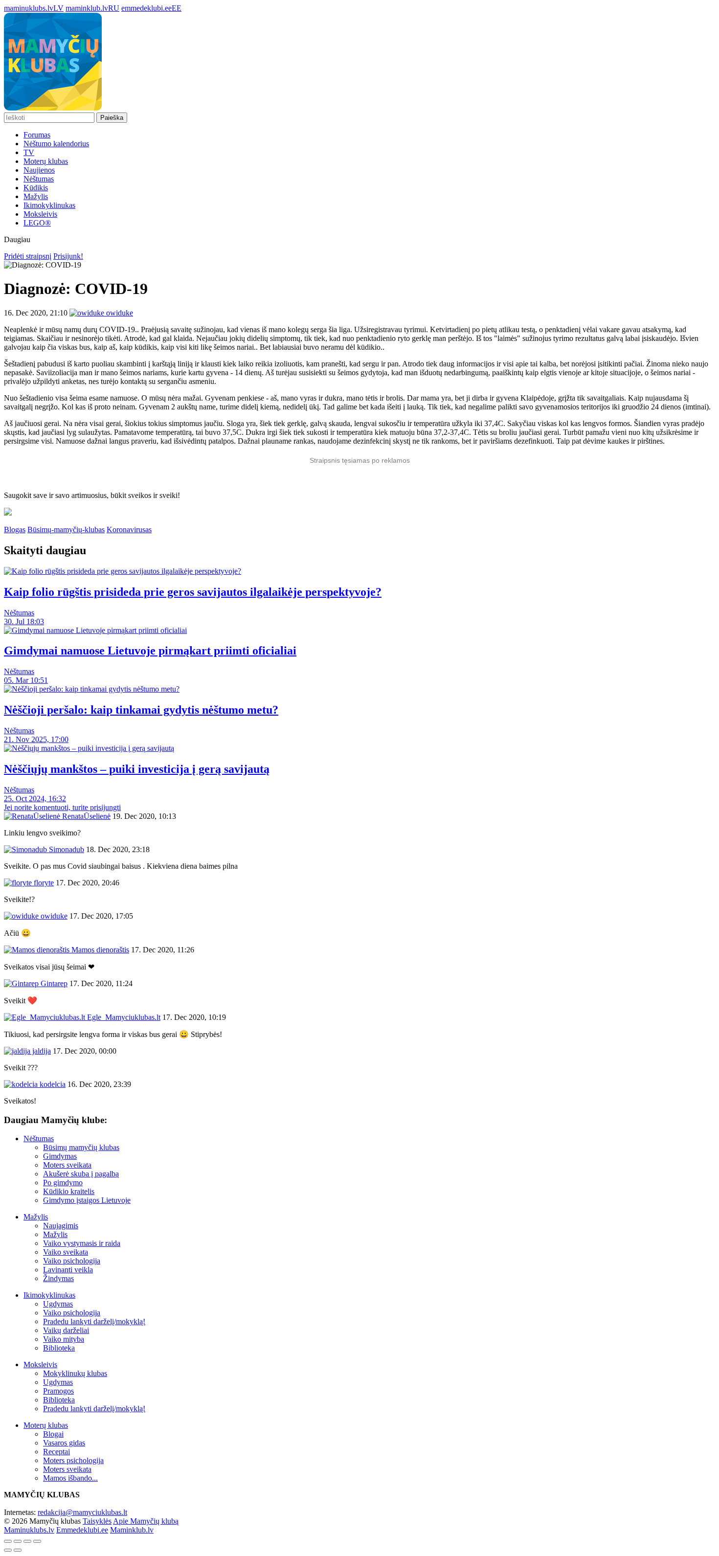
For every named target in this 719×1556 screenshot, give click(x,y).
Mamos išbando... (70, 1478)
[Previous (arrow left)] (8, 1550)
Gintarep (53, 983)
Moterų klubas (45, 161)
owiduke (53, 916)
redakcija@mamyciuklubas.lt (82, 1512)
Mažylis (35, 196)
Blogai (53, 1434)
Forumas (36, 135)
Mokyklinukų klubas (75, 1373)
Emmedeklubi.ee (82, 1530)
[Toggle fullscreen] (27, 1541)
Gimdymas (60, 1156)
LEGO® (37, 223)
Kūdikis (35, 187)
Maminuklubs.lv (29, 1530)
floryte (43, 883)
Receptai (56, 1451)
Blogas (14, 529)
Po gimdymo (63, 1182)
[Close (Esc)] (8, 1541)
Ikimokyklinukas (49, 205)
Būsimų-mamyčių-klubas (66, 529)
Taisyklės (97, 1521)
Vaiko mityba (63, 1339)
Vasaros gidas (64, 1443)
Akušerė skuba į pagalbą (81, 1174)
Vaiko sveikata (65, 1252)
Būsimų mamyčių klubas (81, 1147)
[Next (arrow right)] (18, 1550)
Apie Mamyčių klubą (146, 1521)
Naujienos (39, 170)
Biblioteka (59, 1348)
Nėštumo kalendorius (56, 143)
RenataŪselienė (85, 816)
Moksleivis (40, 214)
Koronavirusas (129, 529)
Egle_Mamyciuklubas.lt (122, 1017)
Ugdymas (58, 1304)
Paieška (111, 117)
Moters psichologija (73, 1460)
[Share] (18, 1541)
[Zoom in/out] (37, 1541)
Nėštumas (38, 179)
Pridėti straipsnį (27, 256)
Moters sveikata (67, 1165)
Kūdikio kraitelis (68, 1191)
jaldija (40, 1051)
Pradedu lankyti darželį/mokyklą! (94, 1321)
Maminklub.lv (132, 1530)
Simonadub (65, 849)
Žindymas (58, 1278)
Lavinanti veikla (68, 1269)
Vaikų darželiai (66, 1330)
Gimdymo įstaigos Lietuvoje (87, 1200)
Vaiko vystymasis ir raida (81, 1243)
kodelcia (52, 1084)
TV (28, 152)
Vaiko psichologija (71, 1261)
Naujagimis (60, 1225)
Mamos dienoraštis (99, 950)
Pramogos (58, 1391)
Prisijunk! (68, 256)
